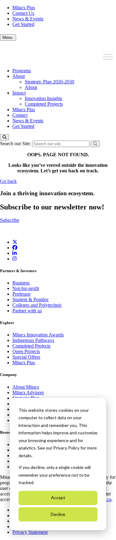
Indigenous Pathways (33, 340)
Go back (8, 181)
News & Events (27, 18)
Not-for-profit (25, 288)
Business (21, 282)
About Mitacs (25, 387)
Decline (58, 514)
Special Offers (26, 357)
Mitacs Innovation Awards (38, 334)
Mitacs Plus (23, 7)
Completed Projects (44, 104)
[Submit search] (95, 144)
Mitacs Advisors (28, 392)
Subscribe (9, 220)
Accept (58, 497)
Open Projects (26, 351)
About (18, 76)
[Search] (4, 137)
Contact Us (23, 13)
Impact (19, 92)
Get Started (23, 24)
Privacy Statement (30, 532)
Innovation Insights (43, 98)
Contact (20, 115)
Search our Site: (16, 143)
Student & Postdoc (30, 299)
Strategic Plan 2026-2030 (49, 81)
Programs (21, 70)
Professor (21, 294)
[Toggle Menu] (108, 57)
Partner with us (27, 310)
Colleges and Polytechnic (37, 305)
